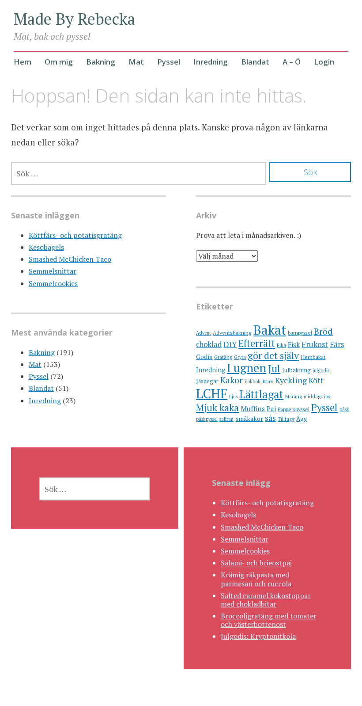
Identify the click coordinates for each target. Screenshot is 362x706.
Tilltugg (286, 419)
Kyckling (291, 380)
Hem (22, 62)
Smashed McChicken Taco (70, 259)
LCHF (211, 393)
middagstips (317, 396)
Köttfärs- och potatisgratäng (75, 235)
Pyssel (168, 62)
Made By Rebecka (75, 18)
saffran (226, 419)
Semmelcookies (53, 283)
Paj (271, 408)
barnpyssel (300, 332)
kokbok (252, 381)
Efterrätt (256, 343)
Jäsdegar (207, 381)
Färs (337, 344)
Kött (316, 380)
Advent (203, 333)
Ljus (233, 396)
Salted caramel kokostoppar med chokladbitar (266, 600)
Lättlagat (261, 394)
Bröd (323, 331)
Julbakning (296, 370)
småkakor (249, 418)
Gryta (240, 357)
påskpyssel (207, 419)
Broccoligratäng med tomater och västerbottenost (269, 620)
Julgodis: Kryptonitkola (258, 636)
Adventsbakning (232, 332)
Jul (274, 368)
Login (324, 62)
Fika (281, 345)
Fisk (294, 344)
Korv (267, 381)
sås (270, 418)
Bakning (100, 62)
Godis (204, 356)
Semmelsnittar (52, 271)
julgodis (321, 370)
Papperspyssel (293, 409)
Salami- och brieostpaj (256, 563)
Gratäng (223, 357)
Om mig (59, 62)
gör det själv (273, 355)
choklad (209, 344)
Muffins (253, 408)
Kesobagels (46, 247)
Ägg (301, 419)
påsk (344, 409)
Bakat (269, 329)
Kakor (231, 380)
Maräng (293, 396)
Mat (136, 62)
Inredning (210, 62)
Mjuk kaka (217, 407)
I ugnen (246, 368)
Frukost (315, 344)
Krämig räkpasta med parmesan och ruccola (256, 579)
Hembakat (313, 357)
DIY (230, 344)
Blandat (255, 62)
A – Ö (292, 62)
